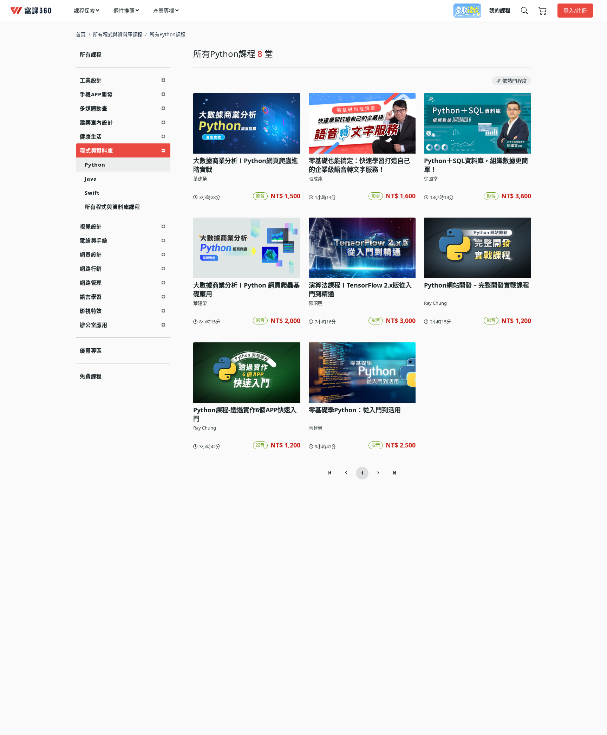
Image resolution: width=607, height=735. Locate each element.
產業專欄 (163, 10)
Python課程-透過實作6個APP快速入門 (244, 414)
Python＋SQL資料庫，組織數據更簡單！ (476, 165)
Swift (92, 192)
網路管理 (91, 282)
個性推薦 (124, 10)
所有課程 (91, 54)
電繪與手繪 (93, 240)
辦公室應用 (93, 324)
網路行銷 (91, 268)
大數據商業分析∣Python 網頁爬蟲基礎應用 (246, 289)
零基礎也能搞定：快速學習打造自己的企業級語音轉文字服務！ (359, 165)
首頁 (81, 34)
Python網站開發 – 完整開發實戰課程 (476, 285)
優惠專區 (91, 350)
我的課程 (499, 10)
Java (91, 178)
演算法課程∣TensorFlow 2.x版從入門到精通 (360, 289)
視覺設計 (91, 226)
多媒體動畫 (93, 108)
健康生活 (91, 136)
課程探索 (84, 10)
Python (95, 164)
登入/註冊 (575, 10)
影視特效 (91, 310)
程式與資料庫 (96, 150)
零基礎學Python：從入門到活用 (355, 410)
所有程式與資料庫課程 (117, 34)
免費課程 (91, 376)
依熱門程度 (514, 80)
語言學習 (91, 296)
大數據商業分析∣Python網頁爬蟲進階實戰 (245, 165)
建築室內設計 (96, 122)
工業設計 (91, 80)
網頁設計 (91, 254)
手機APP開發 (96, 94)
